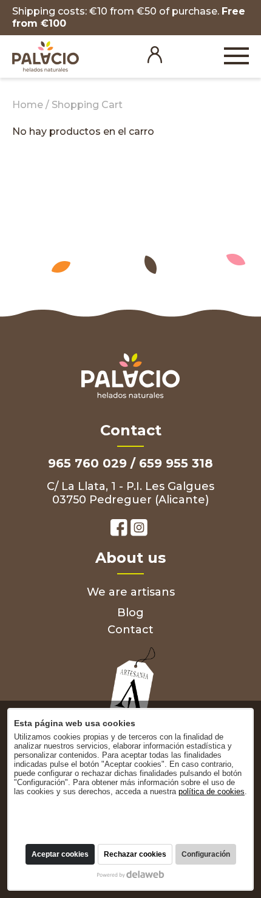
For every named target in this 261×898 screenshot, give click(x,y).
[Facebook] (118, 529)
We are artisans (131, 592)
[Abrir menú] (236, 57)
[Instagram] (138, 529)
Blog (130, 612)
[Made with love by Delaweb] (130, 874)
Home (27, 105)
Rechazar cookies (135, 854)
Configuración (205, 854)
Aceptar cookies (60, 854)
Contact (130, 629)
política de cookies (211, 791)
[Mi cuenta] (154, 60)
